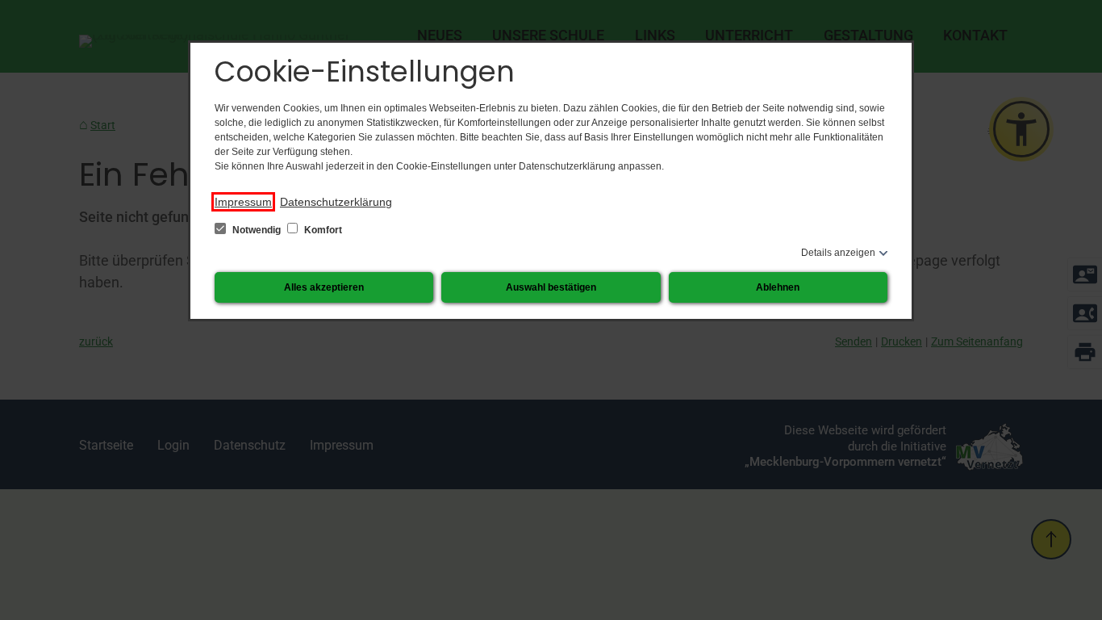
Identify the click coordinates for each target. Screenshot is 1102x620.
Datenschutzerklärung (336, 201)
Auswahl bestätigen (551, 287)
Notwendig (256, 230)
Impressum (243, 201)
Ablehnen (777, 287)
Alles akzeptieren (324, 287)
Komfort (322, 230)
